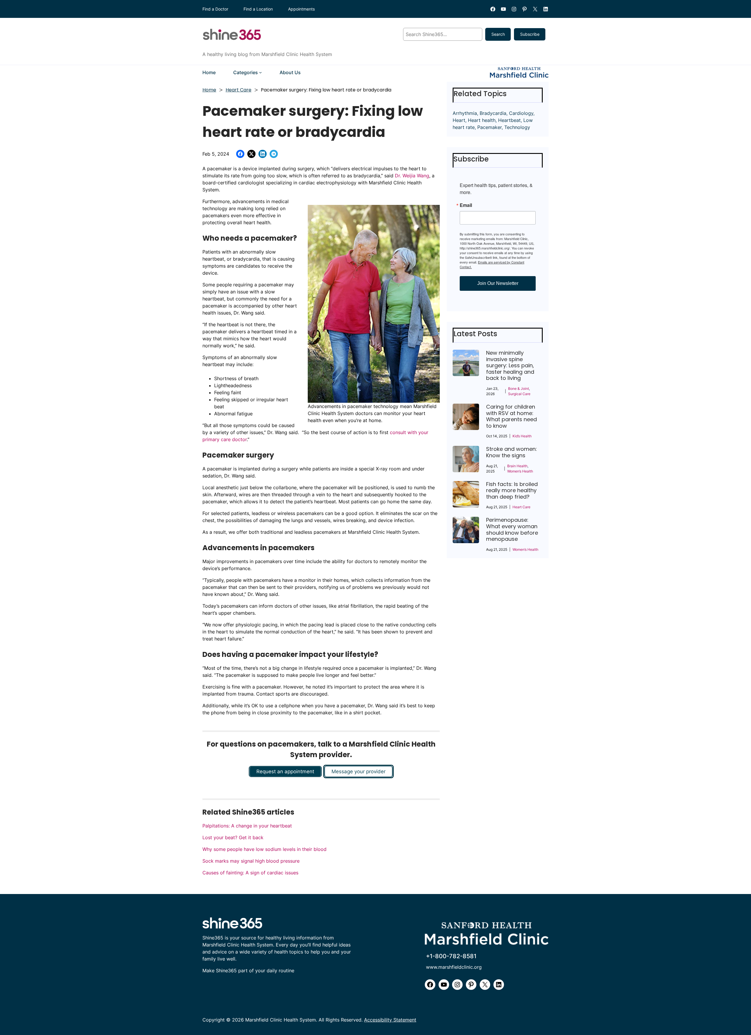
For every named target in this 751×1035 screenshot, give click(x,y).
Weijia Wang (415, 176)
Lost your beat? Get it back (232, 837)
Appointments (301, 8)
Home (209, 89)
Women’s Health (520, 471)
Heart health (481, 120)
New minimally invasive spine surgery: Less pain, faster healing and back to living (510, 365)
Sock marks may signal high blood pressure (251, 861)
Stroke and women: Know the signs (511, 452)
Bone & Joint (518, 388)
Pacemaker (489, 127)
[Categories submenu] (260, 72)
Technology (517, 127)
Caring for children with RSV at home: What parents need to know (511, 416)
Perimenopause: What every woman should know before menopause (512, 529)
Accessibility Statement (390, 1020)
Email (466, 205)
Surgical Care (519, 394)
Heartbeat (509, 120)
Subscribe (529, 34)
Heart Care (238, 89)
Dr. (398, 176)
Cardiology (521, 113)
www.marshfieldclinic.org (454, 967)
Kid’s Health (522, 436)
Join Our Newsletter (497, 283)
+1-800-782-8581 (451, 956)
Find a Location (258, 8)
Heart (459, 120)
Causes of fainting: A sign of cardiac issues (250, 873)
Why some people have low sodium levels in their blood (264, 849)
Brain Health (517, 466)
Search (498, 34)
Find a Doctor (215, 8)
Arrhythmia (465, 113)
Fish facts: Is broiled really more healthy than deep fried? (512, 490)
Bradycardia (493, 113)
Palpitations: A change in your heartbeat (247, 826)
